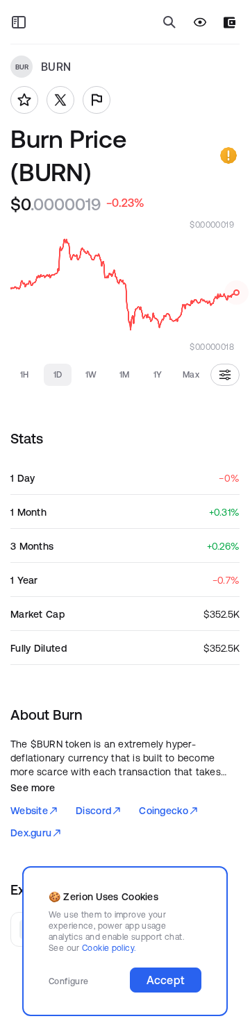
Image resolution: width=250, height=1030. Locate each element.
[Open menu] (19, 22)
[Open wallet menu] (229, 22)
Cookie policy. (108, 947)
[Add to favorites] (24, 100)
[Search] (169, 22)
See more (32, 787)
